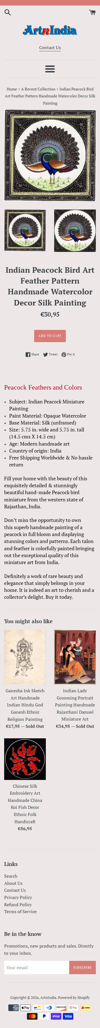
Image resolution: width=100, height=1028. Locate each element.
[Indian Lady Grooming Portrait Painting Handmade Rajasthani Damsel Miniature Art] (75, 657)
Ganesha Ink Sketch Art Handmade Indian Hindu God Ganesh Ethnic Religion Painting (25, 705)
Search (10, 876)
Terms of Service (20, 911)
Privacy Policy (18, 897)
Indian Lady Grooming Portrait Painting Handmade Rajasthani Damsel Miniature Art (75, 705)
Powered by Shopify (74, 997)
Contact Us (50, 47)
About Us (13, 883)
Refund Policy (18, 904)
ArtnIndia (48, 997)
